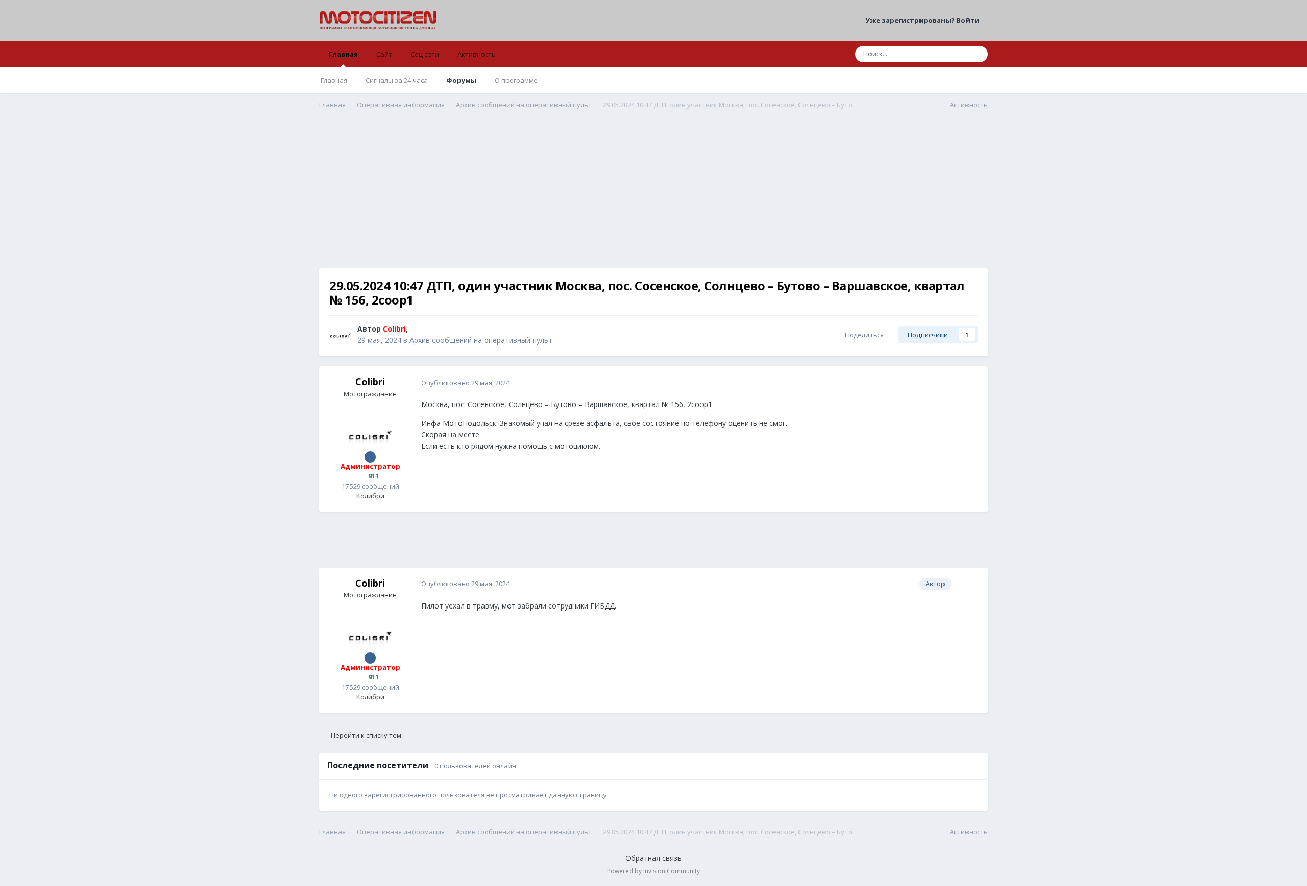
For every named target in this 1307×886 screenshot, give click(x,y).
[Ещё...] (969, 382)
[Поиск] (977, 54)
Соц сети (424, 54)
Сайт (384, 54)
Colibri (370, 381)
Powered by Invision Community (653, 871)
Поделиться (863, 334)
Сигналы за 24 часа (397, 80)
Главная (343, 54)
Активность (476, 54)
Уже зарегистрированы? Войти (923, 20)
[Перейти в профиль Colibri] (340, 334)
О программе (516, 80)
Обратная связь (653, 858)
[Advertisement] (653, 196)
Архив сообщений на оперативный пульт (480, 340)
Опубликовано (465, 382)
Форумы (461, 80)
